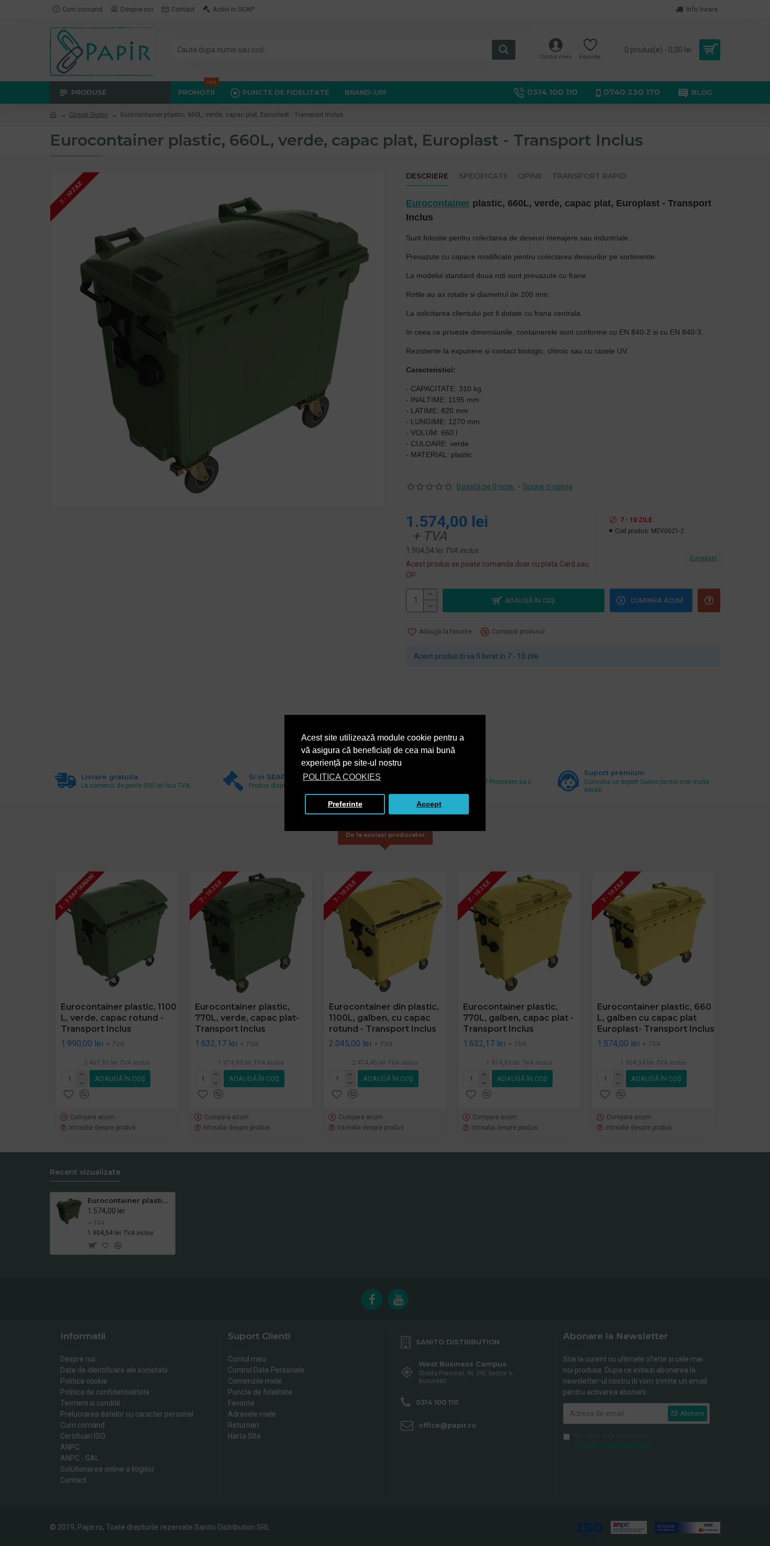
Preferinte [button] (345, 804)
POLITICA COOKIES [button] (342, 776)
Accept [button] (429, 804)
